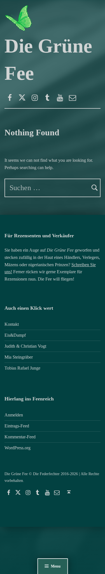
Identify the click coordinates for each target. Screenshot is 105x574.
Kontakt (11, 324)
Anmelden (13, 415)
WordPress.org (17, 447)
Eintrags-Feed (16, 425)
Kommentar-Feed (20, 436)
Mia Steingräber (18, 357)
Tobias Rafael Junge (22, 368)
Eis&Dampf (15, 335)
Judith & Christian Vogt (25, 346)
